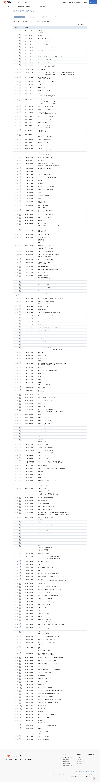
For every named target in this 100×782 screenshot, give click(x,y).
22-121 (16, 522)
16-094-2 (17, 684)
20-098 (16, 579)
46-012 (16, 224)
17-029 (16, 664)
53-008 (16, 53)
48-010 (16, 148)
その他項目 (68, 17)
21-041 (16, 564)
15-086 (16, 728)
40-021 (16, 420)
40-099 (16, 379)
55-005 (16, 35)
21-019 (16, 567)
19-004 (16, 613)
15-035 (16, 739)
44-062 (16, 251)
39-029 (16, 498)
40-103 (16, 376)
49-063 (16, 122)
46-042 (16, 198)
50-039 (16, 90)
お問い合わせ (93, 2)
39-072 (16, 465)
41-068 (16, 333)
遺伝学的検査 (66, 763)
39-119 (16, 440)
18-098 (16, 616)
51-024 (16, 69)
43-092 (16, 275)
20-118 (16, 573)
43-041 (16, 282)
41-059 (16, 339)
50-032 (16, 109)
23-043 (16, 512)
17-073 (16, 642)
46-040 (16, 201)
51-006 (16, 84)
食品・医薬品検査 (66, 765)
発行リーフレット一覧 (80, 17)
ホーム (64, 2)
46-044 (16, 195)
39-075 (16, 461)
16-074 (16, 690)
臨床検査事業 (66, 761)
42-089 (16, 301)
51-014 (16, 81)
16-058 (16, 702)
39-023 (16, 504)
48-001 (16, 157)
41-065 (16, 336)
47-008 (16, 177)
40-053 (16, 406)
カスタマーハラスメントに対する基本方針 (57, 774)
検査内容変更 (32, 17)
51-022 (16, 72)
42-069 (16, 309)
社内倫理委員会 (80, 763)
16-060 (16, 696)
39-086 (16, 458)
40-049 (16, 409)
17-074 (16, 639)
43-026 (16, 288)
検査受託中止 (44, 17)
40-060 (16, 398)
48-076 (16, 142)
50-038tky (17, 100)
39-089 (16, 455)
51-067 (16, 59)
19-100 (16, 593)
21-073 (16, 546)
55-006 (16, 30)
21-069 (16, 553)
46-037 (16, 205)
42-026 (16, 315)
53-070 (16, 41)
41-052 (16, 345)
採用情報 (85, 2)
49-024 (16, 135)
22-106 (16, 528)
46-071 (16, 186)
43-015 (16, 291)
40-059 (16, 401)
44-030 (16, 262)
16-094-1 (17, 687)
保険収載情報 (56, 17)
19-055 (16, 604)
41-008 (16, 373)
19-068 (16, 598)
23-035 (16, 517)
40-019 (16, 423)
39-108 (16, 444)
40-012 (16, 431)
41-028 (16, 363)
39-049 (16, 488)
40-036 (16, 414)
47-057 (16, 160)
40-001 (16, 434)
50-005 (16, 116)
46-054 (16, 192)
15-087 (16, 725)
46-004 (16, 230)
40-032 (16, 417)
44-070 (16, 245)
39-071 (16, 468)
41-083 (16, 327)
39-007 (16, 507)
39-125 (16, 437)
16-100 (16, 681)
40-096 (16, 387)
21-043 (16, 561)
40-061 (16, 395)
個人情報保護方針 (80, 761)
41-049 (16, 348)
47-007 (16, 180)
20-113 (16, 576)
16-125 (16, 679)
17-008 (16, 670)
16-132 (16, 676)
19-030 (16, 610)
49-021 (16, 139)
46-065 (16, 189)
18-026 (16, 632)
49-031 (16, 125)
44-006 (16, 269)
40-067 (16, 390)
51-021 (16, 77)
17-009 (16, 667)
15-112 (16, 711)
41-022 (16, 367)
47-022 (16, 174)
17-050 (16, 647)
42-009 (16, 318)
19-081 (16, 596)
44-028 (16, 266)
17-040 (16, 661)
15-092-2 (17, 714)
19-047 (16, 607)
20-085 (16, 584)
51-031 (16, 65)
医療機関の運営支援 (67, 759)
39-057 (16, 480)
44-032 (16, 259)
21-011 (16, 570)
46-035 (16, 210)
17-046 (16, 653)
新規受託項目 (19, 17)
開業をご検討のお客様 (67, 757)
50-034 (16, 106)
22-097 (16, 531)
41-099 (16, 324)
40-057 (16, 404)
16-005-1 (17, 708)
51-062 (16, 62)
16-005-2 (17, 705)
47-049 (16, 163)
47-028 (16, 171)
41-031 (16, 355)
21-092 (16, 543)
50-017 (16, 112)
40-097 (16, 382)
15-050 (16, 736)
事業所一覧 (79, 759)
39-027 (16, 501)
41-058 (16, 342)
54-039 (16, 38)
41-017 (16, 370)
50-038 (16, 93)
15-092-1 (17, 717)
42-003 (16, 321)
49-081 (16, 119)
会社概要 (78, 757)
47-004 (16, 183)
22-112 (16, 525)
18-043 (16, 627)
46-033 (16, 215)
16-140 (16, 673)
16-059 (16, 699)
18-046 (16, 624)
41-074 (16, 330)
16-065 (16, 693)
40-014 (16, 428)
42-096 (16, 298)
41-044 (16, 352)
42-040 (16, 312)
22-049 (16, 534)
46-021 (16, 218)
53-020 (16, 47)
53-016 (16, 50)
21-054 (16, 556)
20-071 (16, 587)
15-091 (16, 720)
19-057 (16, 601)
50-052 (16, 87)
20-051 (16, 590)
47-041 (16, 168)
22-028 (16, 540)
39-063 (16, 471)
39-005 (16, 510)
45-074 (16, 234)
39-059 (16, 477)
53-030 (16, 44)
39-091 (16, 450)
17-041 (16, 658)
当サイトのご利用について (78, 774)
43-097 (16, 272)
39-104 (16, 447)
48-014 (16, 145)
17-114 (16, 636)
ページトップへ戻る (94, 778)
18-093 (16, 619)
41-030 (16, 358)
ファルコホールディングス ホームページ (82, 771)
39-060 (16, 474)
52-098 (16, 56)
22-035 (16, 537)
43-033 (16, 285)
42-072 (16, 306)
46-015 (16, 221)
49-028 (16, 130)
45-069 (16, 237)
